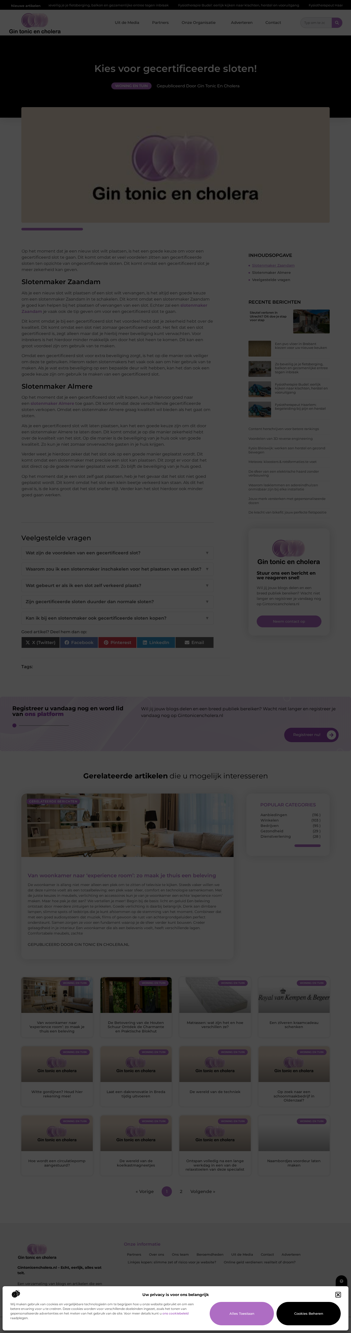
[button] (338, 1294)
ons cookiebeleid (175, 1313)
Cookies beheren (308, 1313)
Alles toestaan (241, 1313)
